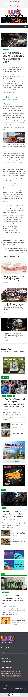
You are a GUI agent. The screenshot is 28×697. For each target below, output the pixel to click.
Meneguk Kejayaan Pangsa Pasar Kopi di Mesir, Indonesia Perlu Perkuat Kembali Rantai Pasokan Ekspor (13, 97)
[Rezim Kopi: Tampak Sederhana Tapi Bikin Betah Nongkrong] (5, 542)
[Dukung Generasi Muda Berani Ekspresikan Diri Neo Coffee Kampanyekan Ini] (5, 621)
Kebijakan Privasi (5, 652)
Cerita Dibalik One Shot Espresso (17, 425)
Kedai (4, 508)
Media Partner (4, 658)
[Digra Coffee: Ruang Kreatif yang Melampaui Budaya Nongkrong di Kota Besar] (14, 499)
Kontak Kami (4, 655)
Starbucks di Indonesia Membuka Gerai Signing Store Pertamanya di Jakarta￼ (13, 599)
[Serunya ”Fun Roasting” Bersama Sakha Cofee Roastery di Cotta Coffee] (14, 319)
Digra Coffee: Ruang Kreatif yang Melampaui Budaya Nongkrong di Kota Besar (13, 514)
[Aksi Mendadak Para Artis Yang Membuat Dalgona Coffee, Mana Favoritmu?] (5, 434)
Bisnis (4, 592)
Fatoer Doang (13, 65)
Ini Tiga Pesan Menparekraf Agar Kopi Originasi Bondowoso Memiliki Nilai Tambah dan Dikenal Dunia (13, 403)
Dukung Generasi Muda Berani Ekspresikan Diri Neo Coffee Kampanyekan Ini (18, 620)
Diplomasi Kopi (6, 49)
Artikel (4, 395)
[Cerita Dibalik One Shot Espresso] (5, 426)
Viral (8, 592)
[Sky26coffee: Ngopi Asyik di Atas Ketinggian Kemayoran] (5, 533)
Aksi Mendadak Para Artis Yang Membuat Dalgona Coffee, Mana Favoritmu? (18, 433)
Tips (14, 395)
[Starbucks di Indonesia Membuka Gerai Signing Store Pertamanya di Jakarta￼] (14, 583)
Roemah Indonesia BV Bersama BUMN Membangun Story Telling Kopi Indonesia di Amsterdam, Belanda (13, 307)
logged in (10, 351)
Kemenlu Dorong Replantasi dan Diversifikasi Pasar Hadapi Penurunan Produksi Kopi (13, 278)
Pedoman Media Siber (6, 661)
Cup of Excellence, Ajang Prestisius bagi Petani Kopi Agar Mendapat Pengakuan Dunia (14, 250)
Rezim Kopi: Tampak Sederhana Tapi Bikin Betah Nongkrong (18, 541)
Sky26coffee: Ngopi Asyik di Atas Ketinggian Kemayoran (18, 532)
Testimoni (9, 395)
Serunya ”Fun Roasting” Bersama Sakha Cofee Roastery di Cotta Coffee (13, 335)
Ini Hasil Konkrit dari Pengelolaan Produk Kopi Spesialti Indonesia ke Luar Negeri (14, 185)
